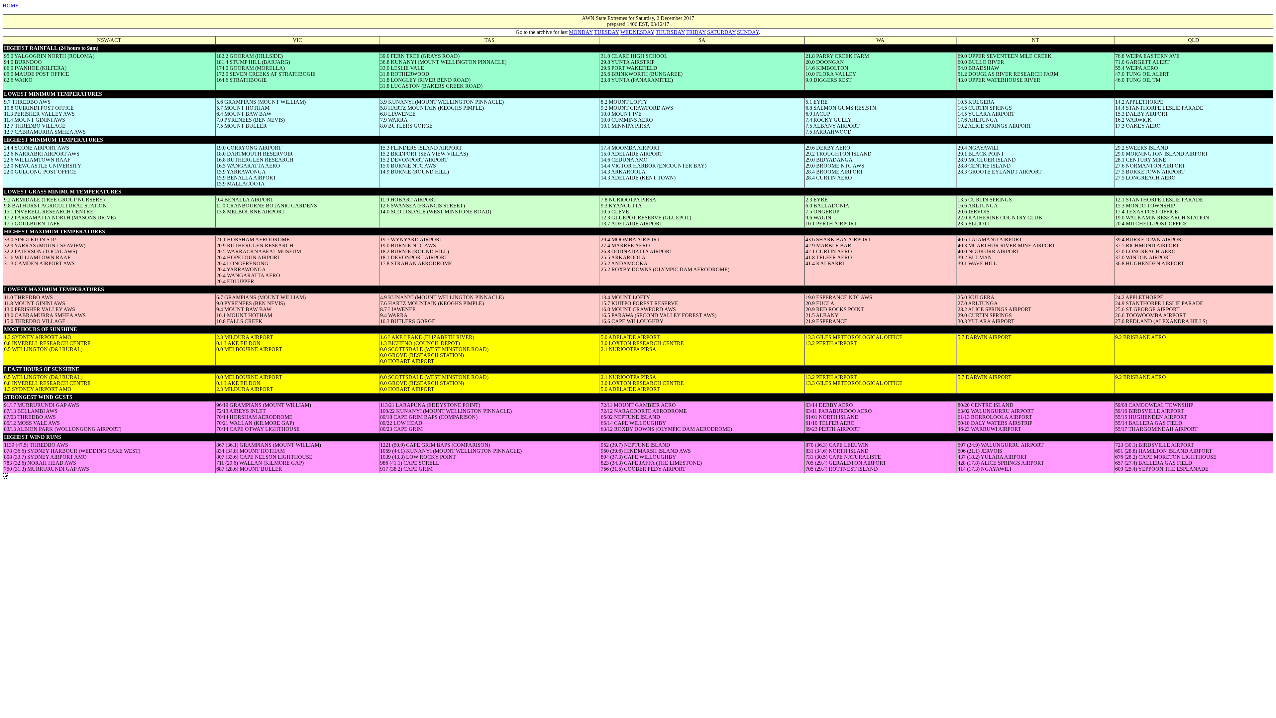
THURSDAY (670, 32)
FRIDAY (696, 32)
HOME (11, 5)
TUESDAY (606, 32)
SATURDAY (721, 32)
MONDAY (581, 32)
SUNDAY (748, 32)
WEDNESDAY (637, 32)
